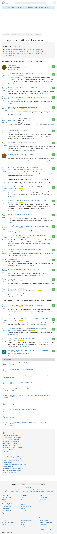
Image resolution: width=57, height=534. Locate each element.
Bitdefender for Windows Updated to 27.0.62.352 (22, 382)
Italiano (29, 490)
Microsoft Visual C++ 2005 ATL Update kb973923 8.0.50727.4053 (28, 87)
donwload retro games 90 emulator (14, 457)
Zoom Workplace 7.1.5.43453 (17, 289)
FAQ (22, 500)
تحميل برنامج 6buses (9, 449)
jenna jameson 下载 (40, 53)
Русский (12, 492)
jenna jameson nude (10, 51)
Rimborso (23, 508)
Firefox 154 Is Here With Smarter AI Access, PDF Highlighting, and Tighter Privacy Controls (30, 423)
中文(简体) (35, 492)
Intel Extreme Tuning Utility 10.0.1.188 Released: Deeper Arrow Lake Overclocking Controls (30, 396)
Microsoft (10, 75)
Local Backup (5, 508)
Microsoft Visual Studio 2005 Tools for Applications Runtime (27, 97)
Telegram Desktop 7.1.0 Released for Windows (21, 369)
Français (23, 490)
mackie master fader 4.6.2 (11, 439)
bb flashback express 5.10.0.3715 (13, 468)
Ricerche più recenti (11, 433)
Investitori (23, 527)
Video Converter (6, 510)
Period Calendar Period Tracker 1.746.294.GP (22, 142)
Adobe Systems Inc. (12, 216)
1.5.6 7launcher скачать (11, 443)
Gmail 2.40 (11, 279)
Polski (50, 490)
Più (53, 66)
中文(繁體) (42, 492)
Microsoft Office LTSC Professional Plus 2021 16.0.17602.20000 (27, 236)
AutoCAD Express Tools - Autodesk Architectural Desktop (21, 169)
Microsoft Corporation (13, 156)
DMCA (22, 497)
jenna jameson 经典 (9, 55)
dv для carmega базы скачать (12, 470)
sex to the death (8, 462)
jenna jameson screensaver (12, 53)
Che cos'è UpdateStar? (27, 520)
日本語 (33, 490)
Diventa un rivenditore (45, 522)
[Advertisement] (28, 20)
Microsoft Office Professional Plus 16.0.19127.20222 (24, 269)
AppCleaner (5, 515)
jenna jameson (40, 49)
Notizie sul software (44, 497)
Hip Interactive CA (12, 120)
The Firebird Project (13, 251)
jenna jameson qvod (23, 51)
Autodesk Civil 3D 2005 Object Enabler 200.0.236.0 (23, 168)
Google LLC (10, 108)
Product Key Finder (7, 504)
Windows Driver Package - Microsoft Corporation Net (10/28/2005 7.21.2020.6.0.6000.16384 (28, 351)
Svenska (18, 492)
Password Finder (7, 506)
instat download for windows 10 (13, 437)
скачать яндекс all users (11, 435)
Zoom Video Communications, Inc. (16, 261)
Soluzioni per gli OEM (8, 522)
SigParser (4, 513)
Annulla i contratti (26, 506)
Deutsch (12, 490)
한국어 (38, 490)
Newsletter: (14, 484)
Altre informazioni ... (13, 70)
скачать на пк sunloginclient (12, 455)
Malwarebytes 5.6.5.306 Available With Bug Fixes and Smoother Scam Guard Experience (31, 376)
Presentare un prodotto (46, 529)
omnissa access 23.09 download (13, 447)
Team (22, 524)
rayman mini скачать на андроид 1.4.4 (15, 464)
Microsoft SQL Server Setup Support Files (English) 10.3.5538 (27, 200)
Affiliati (4, 524)
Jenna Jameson (12, 66)
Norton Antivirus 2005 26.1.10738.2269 (20, 119)
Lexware (10, 132)
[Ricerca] (44, 3)
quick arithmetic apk (10, 472)
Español (17, 490)
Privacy (23, 504)
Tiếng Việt (29, 492)
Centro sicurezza (25, 511)
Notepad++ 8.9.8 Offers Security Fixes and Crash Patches (24, 363)
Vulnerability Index (44, 500)
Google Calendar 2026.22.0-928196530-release (22, 107)
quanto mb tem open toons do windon (15, 459)
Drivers (4, 501)
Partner (4, 520)
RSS (40, 502)
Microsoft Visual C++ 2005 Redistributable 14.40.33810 (25, 74)
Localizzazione (43, 524)
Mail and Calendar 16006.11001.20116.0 (20, 154)
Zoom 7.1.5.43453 (13, 259)
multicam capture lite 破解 (11, 441)
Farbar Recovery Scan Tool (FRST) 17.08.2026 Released (23, 409)
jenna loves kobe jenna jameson (13, 49)
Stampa (23, 522)
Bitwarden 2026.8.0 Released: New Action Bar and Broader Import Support (28, 389)
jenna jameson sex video (38, 51)
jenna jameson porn (27, 53)
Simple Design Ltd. (12, 144)
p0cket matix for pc (9, 445)
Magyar (48, 492)
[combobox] (29, 3)
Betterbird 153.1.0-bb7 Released (18, 403)
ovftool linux (7, 451)
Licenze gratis (43, 527)
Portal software (43, 520)
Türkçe (23, 492)
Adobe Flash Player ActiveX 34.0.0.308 (20, 214)
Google (9, 281)
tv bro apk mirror (9, 453)
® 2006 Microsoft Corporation (15, 99)
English (7, 490)
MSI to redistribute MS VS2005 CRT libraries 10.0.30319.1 (25, 249)
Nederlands (44, 490)
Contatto (23, 502)
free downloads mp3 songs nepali (13, 461)
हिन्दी (52, 492)
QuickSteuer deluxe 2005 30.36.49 (18, 130)
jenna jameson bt (29, 49)
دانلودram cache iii (9, 466)
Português (6, 492)
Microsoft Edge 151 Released (17, 416)
